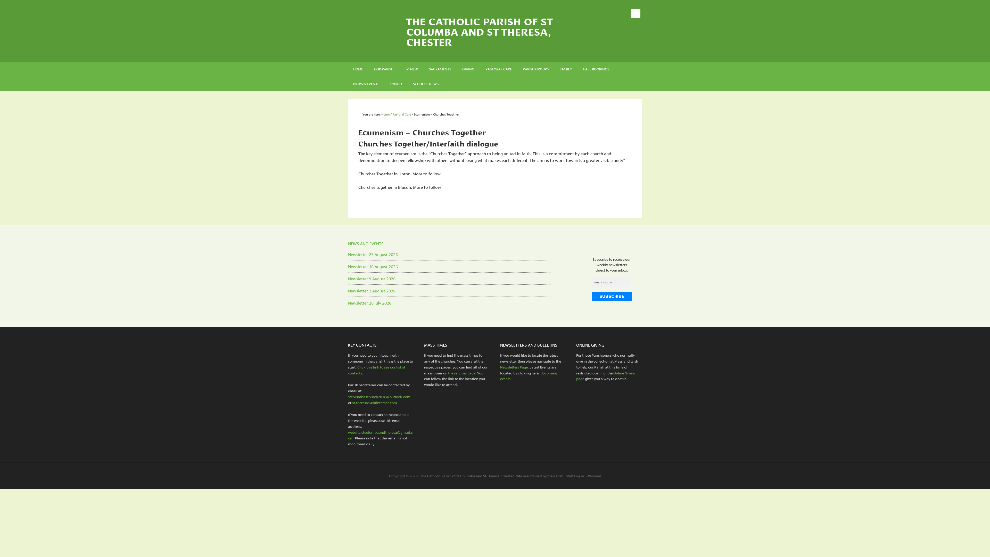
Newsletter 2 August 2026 (371, 290)
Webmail (594, 475)
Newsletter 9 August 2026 (371, 278)
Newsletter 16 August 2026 (373, 266)
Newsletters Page (514, 367)
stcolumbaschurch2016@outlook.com (379, 396)
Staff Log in (575, 475)
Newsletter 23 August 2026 (373, 254)
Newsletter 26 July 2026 (369, 303)
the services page (461, 372)
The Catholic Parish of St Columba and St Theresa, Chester (479, 30)
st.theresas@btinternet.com (374, 402)
